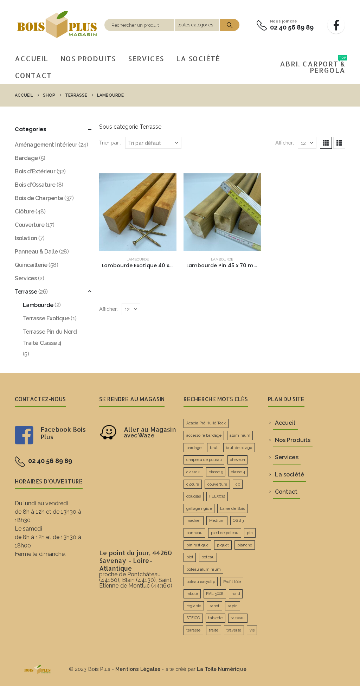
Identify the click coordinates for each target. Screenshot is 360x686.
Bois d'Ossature (35, 184)
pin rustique (197, 545)
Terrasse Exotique (46, 318)
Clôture (24, 211)
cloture (192, 484)
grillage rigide (199, 508)
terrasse (193, 630)
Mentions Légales (137, 669)
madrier (193, 520)
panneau (194, 533)
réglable (193, 606)
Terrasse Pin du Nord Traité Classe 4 (50, 337)
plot (189, 557)
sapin (232, 606)
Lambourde (138, 259)
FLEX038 (217, 496)
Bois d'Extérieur (35, 171)
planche (244, 545)
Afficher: (284, 143)
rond (235, 593)
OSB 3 (238, 520)
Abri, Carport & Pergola (312, 65)
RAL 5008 (214, 593)
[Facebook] (336, 25)
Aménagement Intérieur (46, 144)
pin (250, 533)
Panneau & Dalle (36, 251)
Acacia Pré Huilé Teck (206, 423)
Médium (217, 520)
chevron (237, 459)
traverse (233, 630)
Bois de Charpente (39, 198)
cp (238, 484)
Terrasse (26, 291)
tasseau (237, 618)
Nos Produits (88, 58)
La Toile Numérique (221, 669)
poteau (207, 557)
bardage (193, 447)
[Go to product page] (137, 212)
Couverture (29, 225)
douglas (193, 496)
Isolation (26, 238)
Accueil (31, 58)
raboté (192, 593)
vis (252, 630)
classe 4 (238, 472)
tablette (215, 618)
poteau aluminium (203, 569)
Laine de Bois (232, 508)
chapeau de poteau (204, 459)
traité (213, 630)
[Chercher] (229, 25)
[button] (326, 143)
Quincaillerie (31, 265)
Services (146, 58)
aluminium (240, 435)
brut (214, 447)
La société (198, 58)
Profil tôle (232, 581)
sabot (214, 606)
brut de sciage (239, 447)
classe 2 (193, 472)
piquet (223, 545)
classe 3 (216, 472)
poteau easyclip (200, 581)
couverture (217, 484)
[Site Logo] (58, 24)
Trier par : (110, 143)
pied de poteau (225, 533)
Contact (33, 75)
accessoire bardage (203, 435)
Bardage (26, 158)
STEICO (193, 618)
